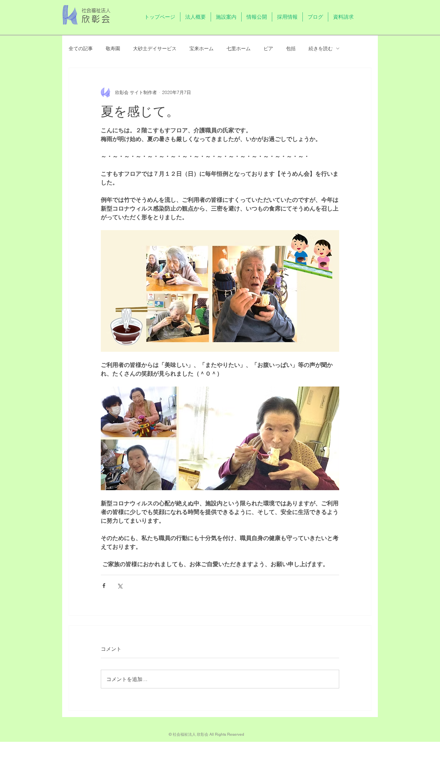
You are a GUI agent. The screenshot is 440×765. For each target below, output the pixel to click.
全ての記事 (81, 48)
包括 (291, 48)
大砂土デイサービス (155, 48)
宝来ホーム (201, 48)
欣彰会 (96, 19)
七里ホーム (238, 48)
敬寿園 (113, 48)
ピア (268, 48)
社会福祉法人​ (95, 10)
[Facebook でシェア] (104, 586)
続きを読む (321, 48)
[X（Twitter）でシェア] (120, 586)
